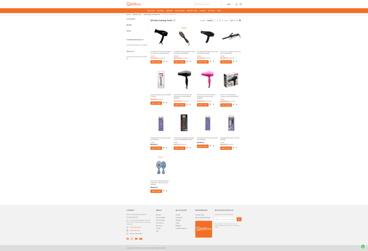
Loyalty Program (181, 228)
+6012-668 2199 (135, 230)
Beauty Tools (137, 14)
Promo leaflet (160, 217)
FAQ (157, 231)
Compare (179, 217)
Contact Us (160, 223)
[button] (163, 61)
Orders (178, 215)
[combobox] (208, 4)
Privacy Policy (199, 215)
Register (178, 226)
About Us (159, 226)
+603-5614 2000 (135, 227)
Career (158, 228)
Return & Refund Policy (202, 217)
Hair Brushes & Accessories (152, 14)
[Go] (239, 219)
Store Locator (160, 220)
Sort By (202, 20)
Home (128, 14)
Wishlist (178, 220)
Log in (177, 223)
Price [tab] (129, 31)
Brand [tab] (129, 25)
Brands (158, 215)
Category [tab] (131, 19)
